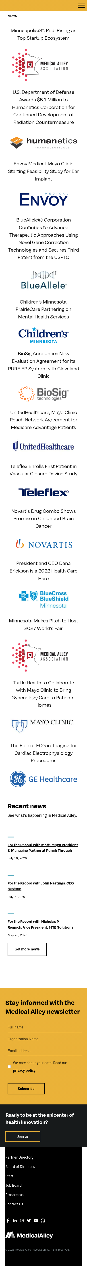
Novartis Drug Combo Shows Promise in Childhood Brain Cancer (43, 518)
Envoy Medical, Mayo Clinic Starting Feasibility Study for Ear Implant (43, 170)
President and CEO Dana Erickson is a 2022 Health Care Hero (43, 570)
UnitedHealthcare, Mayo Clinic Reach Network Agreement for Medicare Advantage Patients (43, 419)
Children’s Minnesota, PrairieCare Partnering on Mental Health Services (43, 309)
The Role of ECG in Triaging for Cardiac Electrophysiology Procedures (43, 752)
